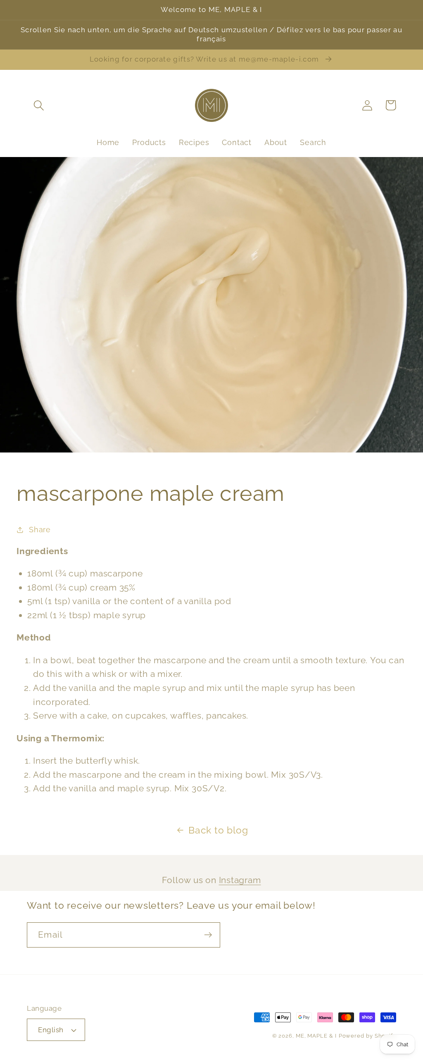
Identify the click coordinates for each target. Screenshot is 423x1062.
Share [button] (40, 529)
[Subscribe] (208, 935)
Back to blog (218, 830)
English (51, 1030)
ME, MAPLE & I (316, 1036)
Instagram (240, 880)
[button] (38, 105)
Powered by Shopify (367, 1036)
